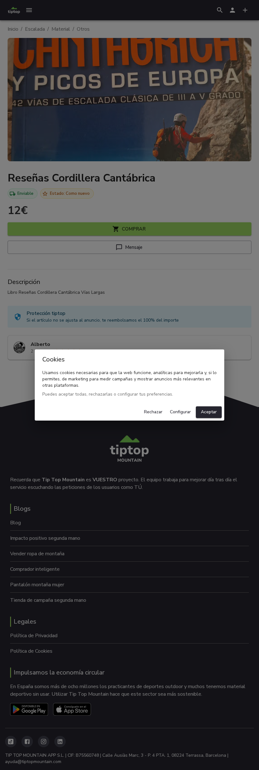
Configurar (180, 412)
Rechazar (153, 412)
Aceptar (209, 412)
